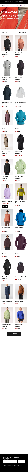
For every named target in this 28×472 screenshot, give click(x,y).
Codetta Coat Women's (5, 277)
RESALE (16, 1)
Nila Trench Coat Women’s (6, 78)
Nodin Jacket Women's (18, 253)
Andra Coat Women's (20, 277)
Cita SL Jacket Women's (19, 177)
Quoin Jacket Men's (7, 301)
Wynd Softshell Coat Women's (20, 103)
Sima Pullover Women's (18, 325)
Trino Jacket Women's (18, 128)
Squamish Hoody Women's (6, 325)
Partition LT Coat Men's (6, 128)
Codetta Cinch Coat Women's (7, 103)
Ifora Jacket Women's (5, 177)
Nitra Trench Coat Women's (6, 152)
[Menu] (24, 5)
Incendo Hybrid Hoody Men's (6, 53)
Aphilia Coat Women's (18, 152)
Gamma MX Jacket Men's (20, 202)
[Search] (14, 5)
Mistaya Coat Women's (18, 78)
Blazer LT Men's (19, 301)
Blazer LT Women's (7, 201)
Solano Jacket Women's (19, 228)
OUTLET (12, 1)
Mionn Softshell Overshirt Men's (6, 228)
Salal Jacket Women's (18, 53)
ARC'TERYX (7, 1)
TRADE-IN (21, 1)
